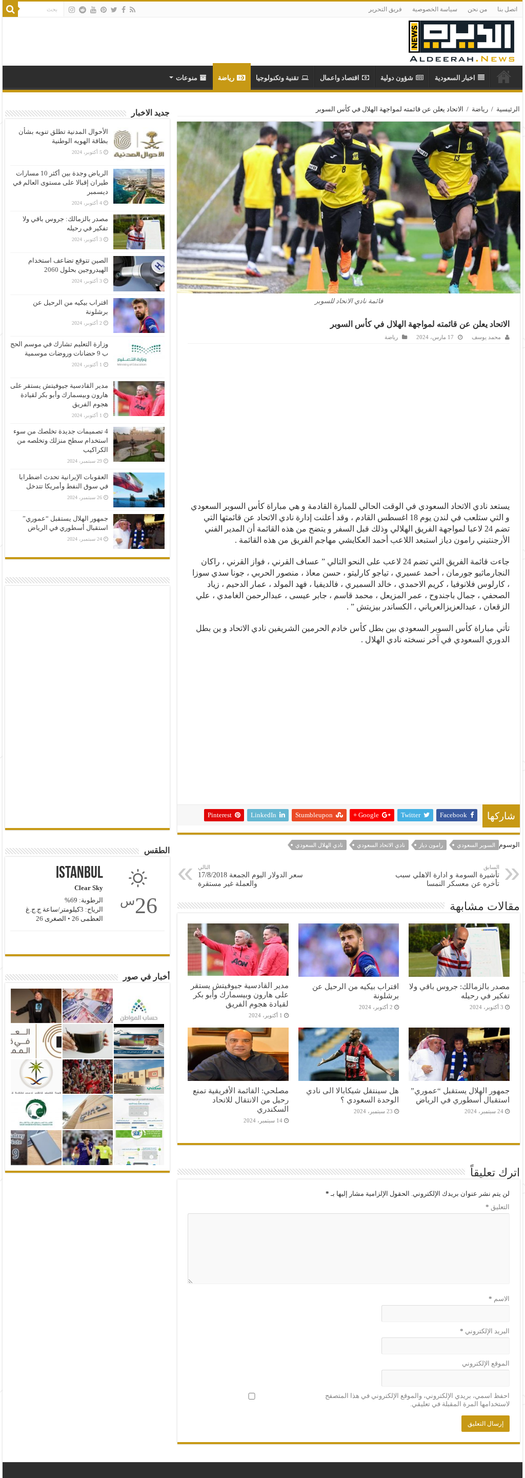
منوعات (186, 78)
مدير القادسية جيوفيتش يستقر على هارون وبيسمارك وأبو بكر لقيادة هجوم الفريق (240, 994)
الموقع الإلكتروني (485, 1363)
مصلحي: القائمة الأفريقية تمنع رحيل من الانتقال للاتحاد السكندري (241, 1099)
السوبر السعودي (476, 845)
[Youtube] (93, 10)
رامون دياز (431, 845)
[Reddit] (82, 10)
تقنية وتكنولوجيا (277, 78)
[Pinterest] (103, 10)
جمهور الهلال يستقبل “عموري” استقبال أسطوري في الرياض (460, 1095)
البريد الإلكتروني (484, 1331)
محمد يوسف (486, 337)
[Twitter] (114, 10)
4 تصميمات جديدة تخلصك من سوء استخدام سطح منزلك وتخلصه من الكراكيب (60, 440)
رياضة (226, 78)
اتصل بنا (507, 9)
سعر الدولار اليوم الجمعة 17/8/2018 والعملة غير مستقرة (250, 876)
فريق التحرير (385, 9)
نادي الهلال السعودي (319, 845)
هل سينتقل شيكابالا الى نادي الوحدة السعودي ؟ (352, 1095)
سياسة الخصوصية (434, 9)
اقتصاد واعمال (339, 78)
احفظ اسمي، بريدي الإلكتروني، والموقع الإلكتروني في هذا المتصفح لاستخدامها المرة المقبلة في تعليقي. (417, 1400)
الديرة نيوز (504, 76)
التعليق (497, 1207)
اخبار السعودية (455, 78)
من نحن (477, 9)
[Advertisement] (349, 420)
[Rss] (132, 10)
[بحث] (10, 9)
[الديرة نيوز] (461, 39)
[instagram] (72, 10)
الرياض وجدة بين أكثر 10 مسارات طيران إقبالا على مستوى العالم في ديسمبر (60, 182)
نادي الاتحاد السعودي (381, 845)
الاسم (499, 1299)
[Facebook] (123, 10)
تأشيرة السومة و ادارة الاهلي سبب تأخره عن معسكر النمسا (447, 876)
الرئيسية (508, 109)
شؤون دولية (396, 78)
